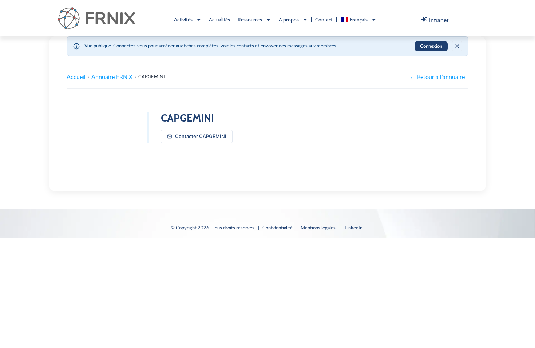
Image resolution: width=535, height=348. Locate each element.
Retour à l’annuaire (437, 77)
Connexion (431, 46)
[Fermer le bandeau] (457, 46)
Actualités (219, 19)
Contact (324, 19)
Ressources (250, 19)
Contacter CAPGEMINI (200, 136)
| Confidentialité (275, 228)
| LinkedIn (352, 228)
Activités (183, 19)
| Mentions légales (316, 228)
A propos (289, 19)
